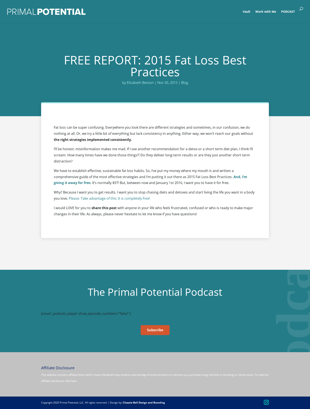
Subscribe (155, 330)
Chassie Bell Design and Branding (144, 402)
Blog (184, 82)
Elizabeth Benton (140, 82)
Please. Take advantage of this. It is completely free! (109, 198)
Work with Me (265, 12)
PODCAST (288, 12)
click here (71, 381)
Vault (246, 12)
